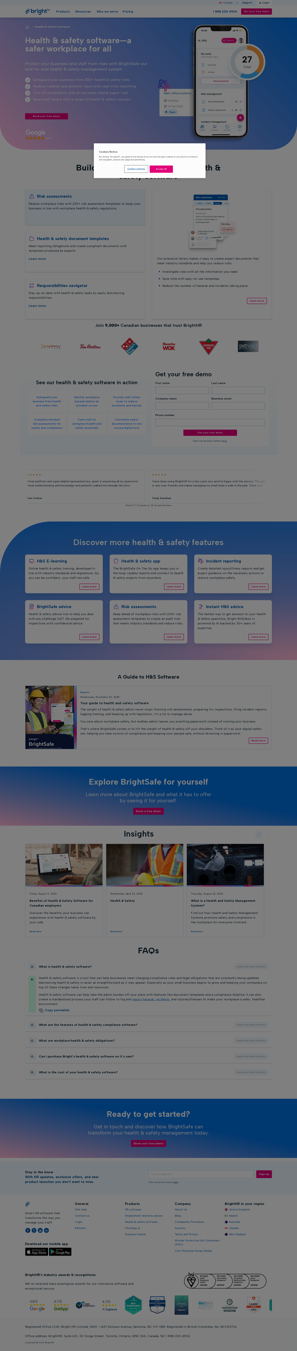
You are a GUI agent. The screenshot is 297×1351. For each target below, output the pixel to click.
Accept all (161, 169)
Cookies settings (136, 169)
